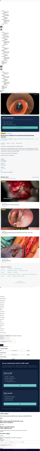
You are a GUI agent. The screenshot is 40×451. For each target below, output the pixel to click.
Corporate (5, 17)
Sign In (3, 63)
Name (1, 350)
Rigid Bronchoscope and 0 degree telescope (29, 274)
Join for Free (2, 90)
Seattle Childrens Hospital (29, 138)
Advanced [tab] (8, 143)
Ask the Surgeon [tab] (19, 143)
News (5, 22)
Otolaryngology (12, 92)
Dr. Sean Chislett (4, 138)
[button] (1, 28)
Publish (3, 13)
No (20, 403)
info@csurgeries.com (2, 300)
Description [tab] (3, 143)
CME (3, 24)
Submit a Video (6, 51)
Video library (6, 92)
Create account (20, 127)
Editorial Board (6, 21)
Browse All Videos (2, 311)
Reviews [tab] (13, 143)
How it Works (6, 15)
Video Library (6, 11)
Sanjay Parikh (10, 272)
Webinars (5, 12)
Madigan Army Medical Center (19, 138)
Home (2, 92)
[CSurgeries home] (20, 0)
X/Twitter (1, 435)
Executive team (6, 20)
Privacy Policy (2, 319)
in (13, 140)
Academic (6, 18)
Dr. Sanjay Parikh (10, 138)
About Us (3, 19)
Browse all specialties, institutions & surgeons (20, 449)
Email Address (14, 350)
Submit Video (6, 14)
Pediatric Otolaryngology (18, 268)
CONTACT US (2, 330)
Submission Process (2, 313)
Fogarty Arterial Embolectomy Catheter (14, 274)
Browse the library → (35, 177)
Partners (3, 16)
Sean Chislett (15, 272)
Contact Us (6, 44)
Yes (20, 385)
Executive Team (6, 57)
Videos (3, 32)
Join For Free (4, 87)
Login (3, 74)
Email (1, 438)
